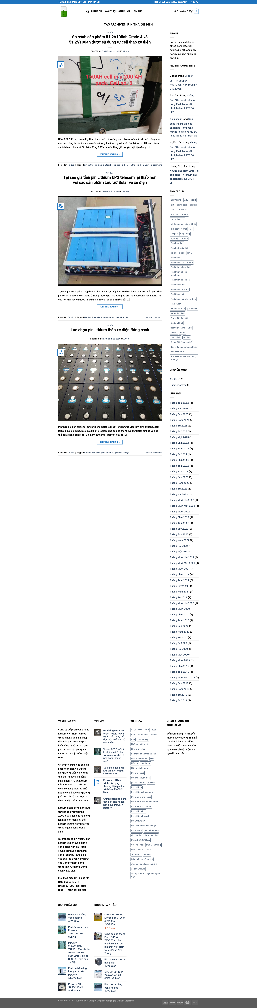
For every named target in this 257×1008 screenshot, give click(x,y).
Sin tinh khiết (177, 323)
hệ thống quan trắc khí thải (183, 224)
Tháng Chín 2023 (179, 460)
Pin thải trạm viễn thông (103, 317)
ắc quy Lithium (177, 351)
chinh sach (182, 205)
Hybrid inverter (177, 219)
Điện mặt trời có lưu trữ (181, 342)
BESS (193, 200)
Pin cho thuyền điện (180, 248)
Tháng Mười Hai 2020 (182, 603)
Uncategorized (178, 385)
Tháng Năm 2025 (179, 420)
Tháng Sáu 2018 (179, 683)
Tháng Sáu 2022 (179, 534)
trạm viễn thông (178, 328)
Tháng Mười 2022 (180, 511)
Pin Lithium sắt (177, 294)
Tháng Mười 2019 (180, 660)
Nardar (87, 317)
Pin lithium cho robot (180, 267)
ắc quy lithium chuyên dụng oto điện (183, 358)
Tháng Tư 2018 (178, 694)
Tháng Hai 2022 (179, 545)
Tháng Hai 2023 (179, 494)
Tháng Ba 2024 (178, 454)
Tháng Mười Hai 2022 (182, 500)
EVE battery (182, 209)
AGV (186, 200)
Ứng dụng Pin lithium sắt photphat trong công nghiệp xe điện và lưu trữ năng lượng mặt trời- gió (183, 127)
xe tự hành (176, 337)
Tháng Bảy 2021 (179, 586)
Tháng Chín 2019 (179, 666)
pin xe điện (192, 308)
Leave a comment (153, 165)
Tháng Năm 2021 (179, 591)
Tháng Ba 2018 (178, 700)
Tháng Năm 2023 (179, 482)
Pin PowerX (176, 304)
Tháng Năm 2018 (179, 689)
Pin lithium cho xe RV (180, 280)
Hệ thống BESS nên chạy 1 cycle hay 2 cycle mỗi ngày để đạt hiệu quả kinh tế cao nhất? (114, 736)
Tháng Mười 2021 (180, 568)
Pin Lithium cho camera (182, 262)
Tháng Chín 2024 (179, 442)
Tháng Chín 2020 (179, 614)
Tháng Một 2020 (179, 654)
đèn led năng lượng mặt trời (184, 347)
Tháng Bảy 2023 (179, 471)
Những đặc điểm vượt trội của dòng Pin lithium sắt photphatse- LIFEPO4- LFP (182, 104)
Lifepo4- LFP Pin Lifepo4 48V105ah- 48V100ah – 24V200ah (183, 82)
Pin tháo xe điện (136, 165)
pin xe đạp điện (178, 313)
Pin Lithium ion (178, 284)
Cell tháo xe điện (92, 452)
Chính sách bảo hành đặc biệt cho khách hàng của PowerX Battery (114, 803)
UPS (190, 328)
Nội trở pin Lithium (179, 238)
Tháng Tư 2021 (178, 597)
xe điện (186, 337)
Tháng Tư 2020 (178, 637)
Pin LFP (190, 253)
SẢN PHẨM (124, 11)
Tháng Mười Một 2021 (182, 563)
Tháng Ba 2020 (178, 643)
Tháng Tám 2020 (179, 620)
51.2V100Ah (176, 200)
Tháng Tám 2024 (179, 448)
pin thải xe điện (121, 165)
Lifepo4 (174, 233)
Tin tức (138, 11)
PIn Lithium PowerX (180, 289)
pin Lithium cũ (107, 452)
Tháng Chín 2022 (179, 517)
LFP (191, 229)
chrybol (193, 205)
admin (126, 51)
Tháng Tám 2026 (179, 402)
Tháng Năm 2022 (179, 540)
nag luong (185, 233)
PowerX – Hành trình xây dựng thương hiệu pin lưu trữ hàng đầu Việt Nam (113, 786)
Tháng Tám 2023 (179, 465)
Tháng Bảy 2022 (179, 528)
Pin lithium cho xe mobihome (179, 273)
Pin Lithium (176, 257)
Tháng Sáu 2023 (179, 477)
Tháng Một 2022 (179, 551)
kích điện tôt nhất (179, 229)
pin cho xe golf (177, 253)
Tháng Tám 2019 (179, 671)
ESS (172, 209)
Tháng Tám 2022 (179, 523)
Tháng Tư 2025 (178, 425)
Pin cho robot (177, 243)
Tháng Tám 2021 (179, 580)
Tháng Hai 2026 (179, 408)
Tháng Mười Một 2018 (182, 677)
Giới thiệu (110, 11)
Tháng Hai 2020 (179, 648)
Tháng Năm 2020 (179, 631)
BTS (172, 205)
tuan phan (175, 119)
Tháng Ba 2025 (178, 431)
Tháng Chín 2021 (179, 574)
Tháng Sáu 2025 (179, 414)
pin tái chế (108, 165)
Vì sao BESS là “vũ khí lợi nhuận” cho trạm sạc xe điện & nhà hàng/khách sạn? (113, 755)
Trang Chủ (97, 11)
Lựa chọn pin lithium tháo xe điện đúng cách (110, 329)
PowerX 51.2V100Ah (180, 318)
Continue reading (110, 154)
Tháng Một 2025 (179, 437)
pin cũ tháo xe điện (93, 165)
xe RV (182, 332)
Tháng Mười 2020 (180, 608)
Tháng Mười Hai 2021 (182, 557)
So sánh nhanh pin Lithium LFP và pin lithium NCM (113, 770)
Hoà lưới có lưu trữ (179, 214)
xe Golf (174, 332)
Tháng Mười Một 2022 (182, 505)
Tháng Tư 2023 (178, 488)
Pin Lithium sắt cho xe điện (183, 299)
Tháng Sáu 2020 (179, 626)
